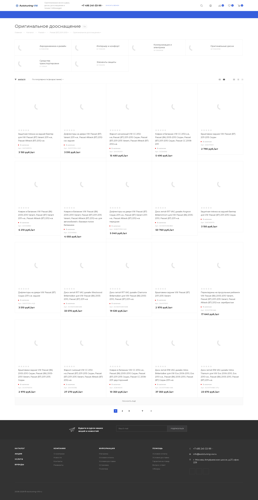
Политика (103, 469)
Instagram (206, 471)
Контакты (58, 461)
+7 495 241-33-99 (91, 5)
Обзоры (156, 469)
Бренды (19, 464)
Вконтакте (192, 471)
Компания (60, 448)
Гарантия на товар (161, 461)
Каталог (20, 448)
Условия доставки (107, 461)
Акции (18, 454)
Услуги (19, 459)
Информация (107, 448)
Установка (104, 465)
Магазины (103, 454)
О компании (59, 454)
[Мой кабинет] (210, 6)
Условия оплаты (106, 457)
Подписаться (177, 429)
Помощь (158, 448)
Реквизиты (58, 465)
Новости (58, 457)
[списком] (238, 79)
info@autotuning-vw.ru (204, 454)
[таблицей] (242, 79)
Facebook (199, 471)
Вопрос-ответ (159, 465)
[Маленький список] (220, 79)
